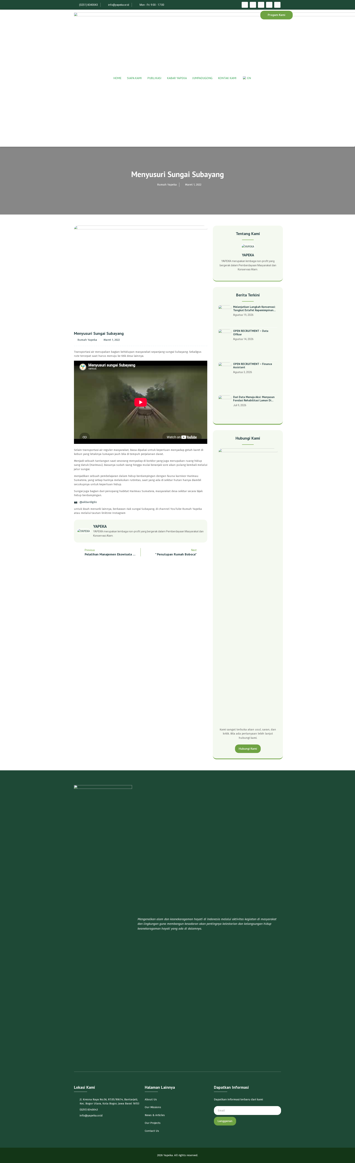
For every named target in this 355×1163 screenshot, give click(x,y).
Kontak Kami (227, 78)
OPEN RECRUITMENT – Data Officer (250, 332)
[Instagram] (261, 5)
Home (117, 78)
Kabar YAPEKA (177, 78)
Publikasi (154, 78)
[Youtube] (269, 5)
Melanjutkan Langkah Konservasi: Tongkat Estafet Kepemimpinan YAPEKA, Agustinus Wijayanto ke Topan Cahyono (254, 308)
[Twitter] (253, 5)
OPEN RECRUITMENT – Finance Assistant (252, 365)
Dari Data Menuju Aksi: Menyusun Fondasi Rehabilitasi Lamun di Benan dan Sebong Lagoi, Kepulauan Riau (254, 398)
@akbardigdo (88, 502)
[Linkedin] (277, 5)
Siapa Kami (134, 78)
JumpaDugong (202, 78)
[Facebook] (245, 5)
